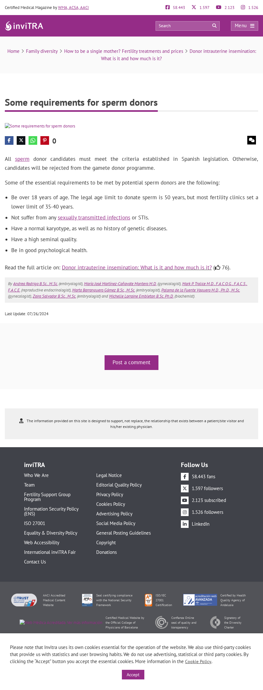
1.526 (252, 7)
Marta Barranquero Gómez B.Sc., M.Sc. (103, 290)
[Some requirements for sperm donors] (40, 125)
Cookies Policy (110, 504)
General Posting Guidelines (123, 532)
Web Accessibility (41, 542)
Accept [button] (133, 675)
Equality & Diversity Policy (50, 532)
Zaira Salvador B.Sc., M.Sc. (54, 296)
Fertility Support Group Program (47, 497)
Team (29, 484)
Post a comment (131, 362)
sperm (22, 158)
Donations (106, 552)
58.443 (178, 7)
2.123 (229, 7)
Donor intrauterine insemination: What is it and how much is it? (137, 267)
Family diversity (42, 51)
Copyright (106, 542)
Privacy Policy (109, 494)
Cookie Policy (198, 661)
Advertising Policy (114, 513)
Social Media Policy (115, 523)
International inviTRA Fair (50, 552)
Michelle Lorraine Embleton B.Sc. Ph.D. (141, 296)
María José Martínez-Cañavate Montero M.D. (120, 283)
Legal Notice (109, 475)
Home (13, 51)
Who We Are (36, 475)
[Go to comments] (251, 140)
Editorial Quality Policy (119, 484)
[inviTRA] (24, 25)
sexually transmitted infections (94, 217)
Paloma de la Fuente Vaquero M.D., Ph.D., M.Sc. (200, 290)
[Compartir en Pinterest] (44, 140)
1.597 (204, 7)
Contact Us (35, 561)
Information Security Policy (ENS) (51, 511)
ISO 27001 (34, 523)
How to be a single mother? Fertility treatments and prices (123, 51)
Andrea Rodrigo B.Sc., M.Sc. (35, 283)
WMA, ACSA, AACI (73, 7)
